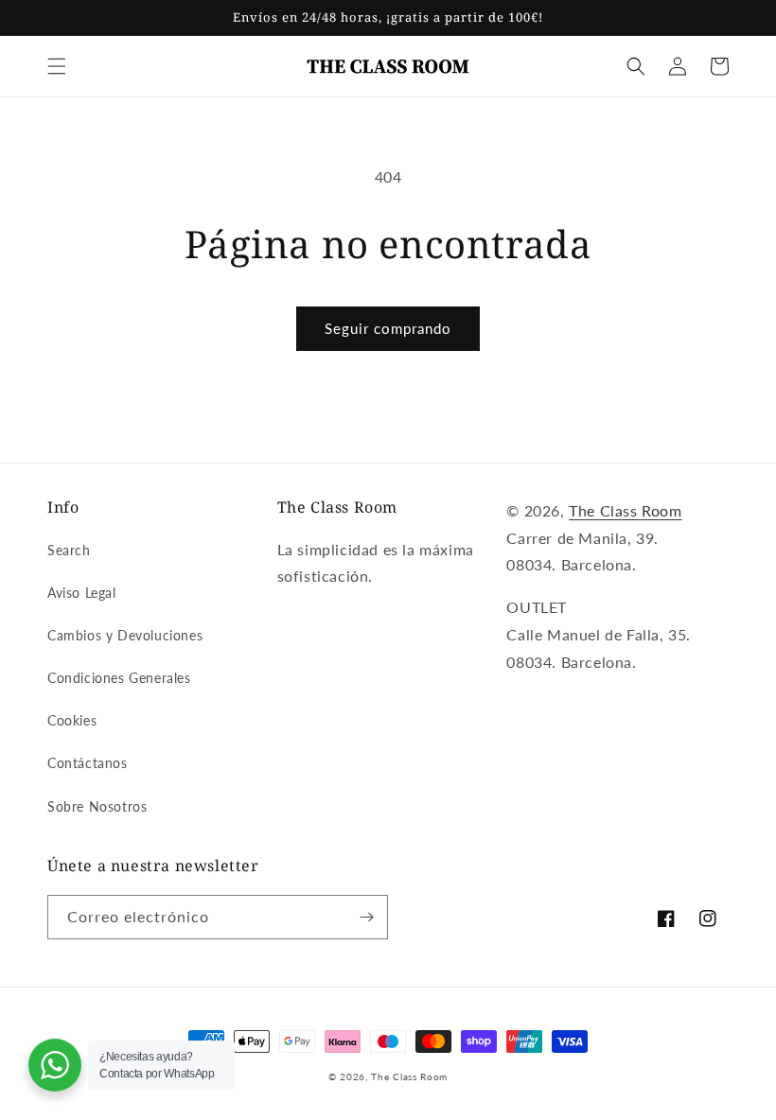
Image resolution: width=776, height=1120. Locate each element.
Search (69, 550)
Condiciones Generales (119, 678)
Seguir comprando (388, 328)
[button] (57, 66)
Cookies (72, 720)
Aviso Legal (81, 593)
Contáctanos (87, 763)
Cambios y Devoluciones (125, 635)
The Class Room (625, 510)
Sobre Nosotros (97, 806)
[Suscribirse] (366, 917)
